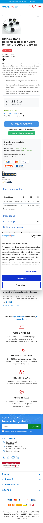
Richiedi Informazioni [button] (14, 227)
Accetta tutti (21, 278)
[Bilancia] (12, 24)
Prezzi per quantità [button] (13, 189)
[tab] (21, 189)
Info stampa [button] (9, 221)
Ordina (21, 133)
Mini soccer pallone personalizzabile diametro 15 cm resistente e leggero (20, 290)
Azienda (6, 489)
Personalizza (20, 285)
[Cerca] (29, 6)
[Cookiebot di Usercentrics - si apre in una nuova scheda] (31, 236)
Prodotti (6, 474)
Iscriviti (34, 426)
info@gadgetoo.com (14, 451)
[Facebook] (3, 457)
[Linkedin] (17, 457)
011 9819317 (13, 2)
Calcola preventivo (21, 124)
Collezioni (7, 479)
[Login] (32, 6)
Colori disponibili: (9, 57)
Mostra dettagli (31, 271)
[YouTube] (8, 457)
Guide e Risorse (10, 484)
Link (30, 431)
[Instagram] (13, 457)
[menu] (39, 6)
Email (34, 2)
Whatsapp (24, 2)
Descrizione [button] (9, 215)
